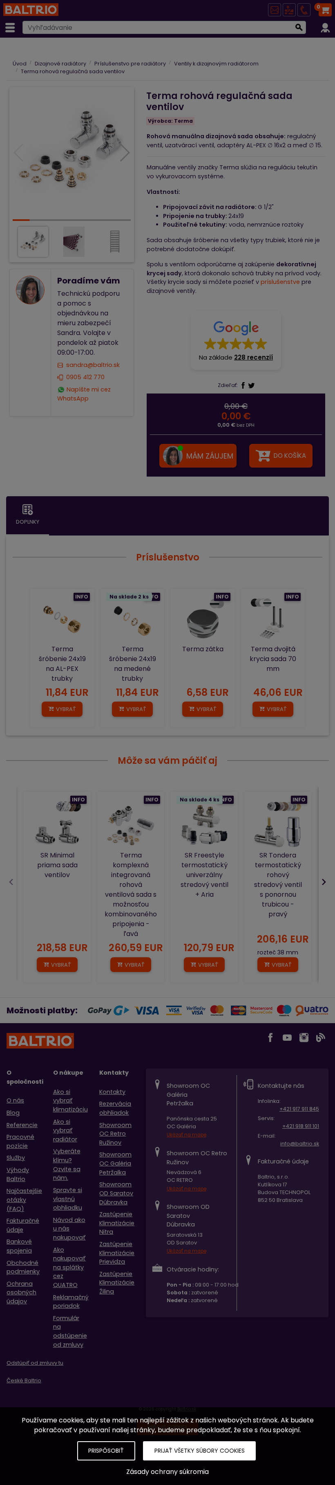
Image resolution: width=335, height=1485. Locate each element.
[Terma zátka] (202, 620)
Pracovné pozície (20, 1141)
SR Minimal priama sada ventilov (57, 865)
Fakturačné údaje (23, 1225)
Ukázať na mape (186, 1135)
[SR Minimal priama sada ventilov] (57, 825)
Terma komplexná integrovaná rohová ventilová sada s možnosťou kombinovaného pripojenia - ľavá (131, 894)
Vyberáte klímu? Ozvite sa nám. (66, 1164)
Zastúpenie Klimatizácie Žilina (116, 1283)
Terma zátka (202, 649)
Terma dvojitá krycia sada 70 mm (273, 658)
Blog (13, 1113)
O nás (15, 1100)
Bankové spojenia (19, 1246)
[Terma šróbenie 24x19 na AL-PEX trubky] (62, 620)
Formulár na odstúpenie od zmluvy (70, 1331)
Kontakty (112, 1092)
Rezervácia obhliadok (115, 1108)
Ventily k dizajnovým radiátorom (216, 63)
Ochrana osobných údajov (21, 1292)
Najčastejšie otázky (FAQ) (24, 1200)
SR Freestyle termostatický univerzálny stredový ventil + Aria (204, 874)
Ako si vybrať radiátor (65, 1130)
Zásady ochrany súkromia (167, 1471)
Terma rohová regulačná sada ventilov (73, 71)
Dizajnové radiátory (60, 63)
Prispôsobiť (106, 1451)
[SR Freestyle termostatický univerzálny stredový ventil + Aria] (204, 825)
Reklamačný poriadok (71, 1301)
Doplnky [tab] (27, 522)
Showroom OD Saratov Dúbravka (116, 1193)
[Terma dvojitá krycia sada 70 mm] (273, 620)
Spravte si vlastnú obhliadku (67, 1199)
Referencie (22, 1125)
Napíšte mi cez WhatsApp (84, 394)
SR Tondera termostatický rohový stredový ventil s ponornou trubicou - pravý (278, 884)
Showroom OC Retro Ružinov (115, 1134)
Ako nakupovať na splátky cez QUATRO (69, 1267)
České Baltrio (24, 1380)
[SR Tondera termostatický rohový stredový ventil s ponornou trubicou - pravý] (277, 825)
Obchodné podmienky (23, 1267)
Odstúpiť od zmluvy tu (35, 1362)
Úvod (20, 63)
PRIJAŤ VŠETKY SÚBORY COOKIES (199, 1451)
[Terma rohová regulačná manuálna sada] (71, 153)
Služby (16, 1158)
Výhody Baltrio (18, 1174)
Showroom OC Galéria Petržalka (115, 1163)
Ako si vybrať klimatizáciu (70, 1101)
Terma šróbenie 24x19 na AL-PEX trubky (62, 663)
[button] (236, 340)
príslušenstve (280, 282)
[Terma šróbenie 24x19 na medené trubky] (132, 620)
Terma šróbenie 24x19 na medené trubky (132, 663)
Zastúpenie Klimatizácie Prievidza (116, 1253)
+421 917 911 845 (299, 1108)
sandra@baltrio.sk (93, 365)
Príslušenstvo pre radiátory (130, 63)
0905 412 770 (85, 377)
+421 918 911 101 (300, 1126)
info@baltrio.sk (299, 1143)
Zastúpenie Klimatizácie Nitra (116, 1223)
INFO (81, 596)
